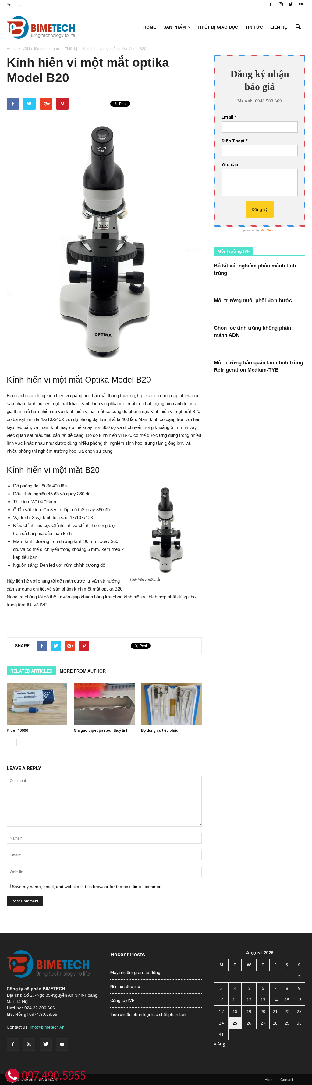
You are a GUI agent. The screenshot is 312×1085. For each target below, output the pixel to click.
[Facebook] (270, 4)
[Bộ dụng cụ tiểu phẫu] (171, 704)
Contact (286, 1080)
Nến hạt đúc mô (125, 986)
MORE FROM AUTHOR (83, 671)
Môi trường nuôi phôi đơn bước (253, 300)
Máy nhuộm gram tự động (135, 972)
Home (149, 27)
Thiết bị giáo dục (217, 27)
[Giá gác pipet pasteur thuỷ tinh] (104, 704)
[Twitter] (290, 4)
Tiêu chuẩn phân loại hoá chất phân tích (148, 1014)
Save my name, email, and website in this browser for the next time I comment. (88, 886)
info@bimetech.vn (47, 1027)
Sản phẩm (174, 27)
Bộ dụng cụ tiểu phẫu (159, 730)
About (270, 1080)
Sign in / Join (17, 4)
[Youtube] (300, 4)
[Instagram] (280, 4)
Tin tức (254, 27)
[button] (298, 27)
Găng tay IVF (122, 1000)
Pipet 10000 (17, 730)
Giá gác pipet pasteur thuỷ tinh (101, 730)
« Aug (219, 1044)
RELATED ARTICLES (31, 671)
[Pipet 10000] (37, 704)
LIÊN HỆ (278, 27)
